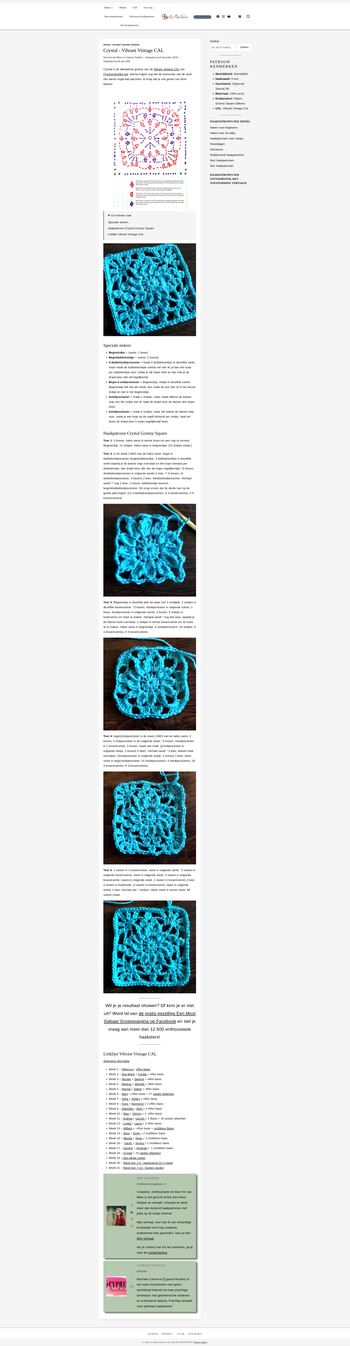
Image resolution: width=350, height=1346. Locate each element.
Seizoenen (216, 149)
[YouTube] (229, 16)
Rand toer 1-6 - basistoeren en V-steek (148, 1162)
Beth (139, 1108)
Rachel (126, 1088)
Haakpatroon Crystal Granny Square (131, 228)
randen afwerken (163, 1093)
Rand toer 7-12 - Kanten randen (143, 1167)
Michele (140, 1084)
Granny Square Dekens (125, 45)
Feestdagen (217, 143)
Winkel (122, 7)
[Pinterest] (240, 16)
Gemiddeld (241, 73)
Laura (139, 1123)
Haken (153, 1334)
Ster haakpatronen (222, 165)
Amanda (142, 1148)
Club (135, 7)
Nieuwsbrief (202, 17)
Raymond (137, 1103)
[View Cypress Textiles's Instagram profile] (131, 1286)
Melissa (127, 1084)
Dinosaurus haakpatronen (141, 16)
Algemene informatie (116, 1061)
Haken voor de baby (222, 133)
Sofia (125, 1098)
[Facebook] (218, 16)
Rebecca (128, 1069)
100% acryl (237, 93)
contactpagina (157, 1252)
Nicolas (126, 1079)
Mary (125, 1093)
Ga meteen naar (121, 215)
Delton (138, 1088)
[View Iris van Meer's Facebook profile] (131, 1205)
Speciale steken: (118, 222)
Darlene (139, 1079)
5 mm (235, 78)
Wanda (128, 1138)
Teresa (140, 1143)
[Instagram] (223, 16)
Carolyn (128, 1148)
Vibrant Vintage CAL (166, 69)
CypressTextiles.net (115, 74)
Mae (126, 1113)
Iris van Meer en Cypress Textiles (126, 57)
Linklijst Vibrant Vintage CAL (126, 234)
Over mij (195, 1334)
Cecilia (142, 1074)
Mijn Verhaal (145, 1238)
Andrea (128, 1118)
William (128, 1128)
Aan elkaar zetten (133, 1157)
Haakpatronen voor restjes (226, 138)
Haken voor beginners (224, 127)
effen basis (143, 1069)
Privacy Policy (200, 1342)
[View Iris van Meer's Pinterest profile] (131, 1219)
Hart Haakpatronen (222, 160)
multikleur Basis (164, 1128)
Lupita (127, 1123)
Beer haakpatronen (114, 16)
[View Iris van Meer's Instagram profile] (131, 1226)
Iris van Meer (148, 1178)
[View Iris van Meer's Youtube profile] (131, 1212)
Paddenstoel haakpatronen (227, 154)
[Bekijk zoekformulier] (248, 17)
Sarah (128, 1143)
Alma (126, 1133)
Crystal (127, 1153)
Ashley (136, 1098)
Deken (106, 45)
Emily (137, 1133)
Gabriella (128, 1108)
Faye (125, 1103)
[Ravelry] (234, 16)
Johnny (137, 1113)
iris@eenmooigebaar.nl (151, 1183)
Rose (139, 1138)
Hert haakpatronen (129, 25)
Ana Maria (128, 1074)
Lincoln (140, 1118)
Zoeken (214, 41)
